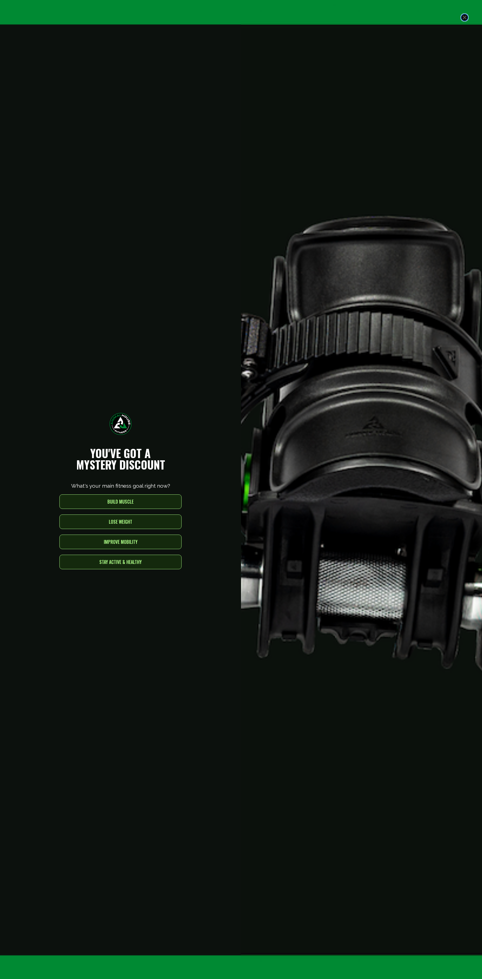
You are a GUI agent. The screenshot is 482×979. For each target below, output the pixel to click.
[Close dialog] (464, 17)
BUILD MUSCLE (120, 501)
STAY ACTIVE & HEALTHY (120, 562)
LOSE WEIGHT (120, 521)
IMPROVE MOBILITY (121, 542)
